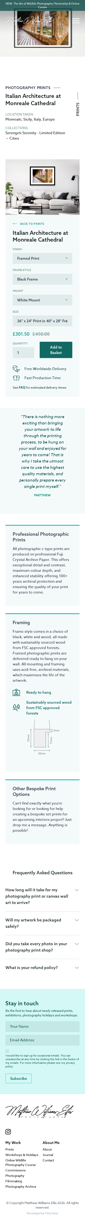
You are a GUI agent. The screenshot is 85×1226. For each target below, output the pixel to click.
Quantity (20, 343)
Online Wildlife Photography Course (20, 1162)
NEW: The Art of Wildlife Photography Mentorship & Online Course (43, 5)
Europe (49, 119)
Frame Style (22, 270)
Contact (48, 1160)
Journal (48, 1155)
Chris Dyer (51, 1213)
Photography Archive (20, 1186)
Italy (37, 119)
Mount (18, 291)
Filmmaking (13, 1181)
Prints (77, 108)
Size (16, 312)
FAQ (22, 387)
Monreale (13, 119)
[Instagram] (39, 1131)
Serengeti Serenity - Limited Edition (35, 133)
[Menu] (76, 21)
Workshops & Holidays (21, 1155)
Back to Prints (31, 223)
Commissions (15, 1170)
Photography (14, 1175)
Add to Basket (56, 350)
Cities (14, 138)
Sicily (27, 119)
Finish (17, 249)
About (47, 1149)
